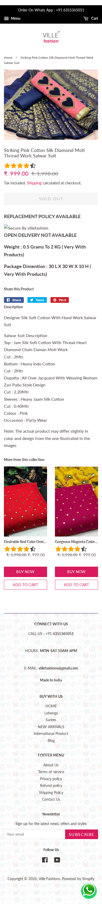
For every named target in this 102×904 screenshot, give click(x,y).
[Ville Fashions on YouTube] (57, 861)
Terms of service (51, 772)
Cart (94, 18)
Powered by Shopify (78, 879)
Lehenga (51, 713)
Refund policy (51, 786)
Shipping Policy (51, 793)
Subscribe (81, 834)
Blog (51, 741)
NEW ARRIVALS (51, 727)
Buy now (25, 572)
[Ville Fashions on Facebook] (45, 861)
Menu (15, 18)
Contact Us (51, 799)
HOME (51, 706)
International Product (51, 734)
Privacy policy (51, 779)
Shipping (34, 182)
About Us (51, 765)
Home (8, 57)
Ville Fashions (49, 879)
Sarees (51, 720)
